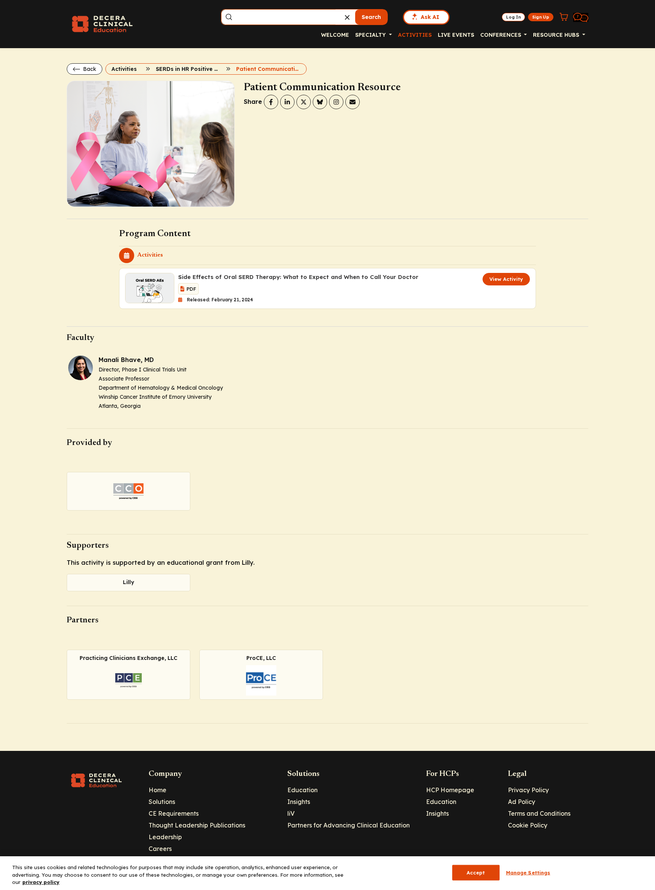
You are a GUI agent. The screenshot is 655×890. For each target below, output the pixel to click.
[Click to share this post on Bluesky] (320, 102)
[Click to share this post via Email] (352, 102)
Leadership (165, 837)
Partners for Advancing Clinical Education (348, 825)
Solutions (162, 801)
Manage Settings (528, 872)
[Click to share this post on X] (303, 102)
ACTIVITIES (415, 34)
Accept (476, 872)
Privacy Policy (528, 790)
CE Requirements (174, 813)
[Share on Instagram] (336, 102)
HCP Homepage (450, 790)
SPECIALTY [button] (371, 34)
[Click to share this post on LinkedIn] (287, 102)
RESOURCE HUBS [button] (557, 34)
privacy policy (41, 882)
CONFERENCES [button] (501, 34)
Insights (298, 801)
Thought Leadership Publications (197, 825)
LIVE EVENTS (456, 34)
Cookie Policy (527, 825)
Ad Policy (521, 801)
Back (88, 69)
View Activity (506, 279)
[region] (327, 873)
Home (157, 790)
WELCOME (335, 34)
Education (302, 790)
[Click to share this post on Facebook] (271, 102)
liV (291, 813)
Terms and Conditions (539, 813)
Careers (160, 848)
